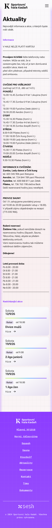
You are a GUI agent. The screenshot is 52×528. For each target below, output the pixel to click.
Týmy (26, 483)
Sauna (26, 450)
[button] (46, 5)
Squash (26, 443)
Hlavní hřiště (26, 429)
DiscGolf (26, 456)
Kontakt (26, 476)
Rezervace (25, 469)
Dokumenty (25, 490)
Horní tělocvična (26, 436)
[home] (15, 5)
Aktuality (25, 462)
